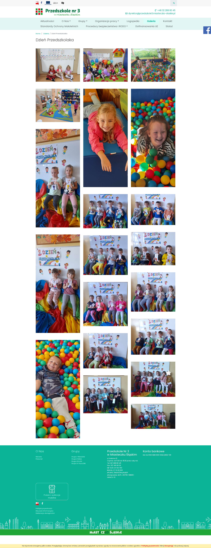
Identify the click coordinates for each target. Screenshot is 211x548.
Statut (169, 26)
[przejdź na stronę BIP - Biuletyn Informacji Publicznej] (37, 3)
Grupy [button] (81, 21)
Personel (39, 459)
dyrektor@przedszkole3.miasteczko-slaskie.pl (151, 13)
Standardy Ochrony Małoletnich (59, 26)
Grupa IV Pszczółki (78, 463)
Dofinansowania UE (146, 26)
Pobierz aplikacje (52, 496)
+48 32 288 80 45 (166, 10)
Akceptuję (168, 546)
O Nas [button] (65, 21)
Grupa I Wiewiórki (78, 457)
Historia (39, 457)
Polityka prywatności (44, 508)
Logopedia (133, 21)
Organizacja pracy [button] (106, 21)
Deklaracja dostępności (45, 513)
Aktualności (47, 21)
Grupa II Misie (76, 459)
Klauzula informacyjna (44, 511)
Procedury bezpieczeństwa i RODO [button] (106, 26)
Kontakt (167, 21)
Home (38, 34)
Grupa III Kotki (76, 461)
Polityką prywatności (150, 546)
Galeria (153, 21)
